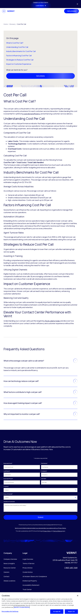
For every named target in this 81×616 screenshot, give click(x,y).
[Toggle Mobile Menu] (4, 11)
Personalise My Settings (10, 611)
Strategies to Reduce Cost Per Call (19, 60)
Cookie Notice (28, 572)
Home (6, 24)
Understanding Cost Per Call (17, 47)
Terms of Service (57, 531)
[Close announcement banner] (77, 4)
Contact (6, 576)
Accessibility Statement (31, 585)
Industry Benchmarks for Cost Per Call (21, 51)
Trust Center (27, 589)
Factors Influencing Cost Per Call (19, 55)
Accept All (56, 611)
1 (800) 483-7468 (70, 568)
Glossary (13, 24)
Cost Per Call (21, 24)
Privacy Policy (47, 531)
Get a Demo (71, 11)
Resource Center (10, 568)
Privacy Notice (27, 568)
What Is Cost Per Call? (14, 43)
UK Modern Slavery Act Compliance (35, 576)
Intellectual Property (30, 581)
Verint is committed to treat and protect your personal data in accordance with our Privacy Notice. (40, 528)
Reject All (71, 611)
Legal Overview (28, 559)
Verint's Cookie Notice (21, 607)
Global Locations (9, 581)
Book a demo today (52, 321)
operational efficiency (32, 114)
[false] (77, 595)
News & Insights (9, 563)
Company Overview (10, 559)
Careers (6, 572)
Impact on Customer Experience (18, 64)
